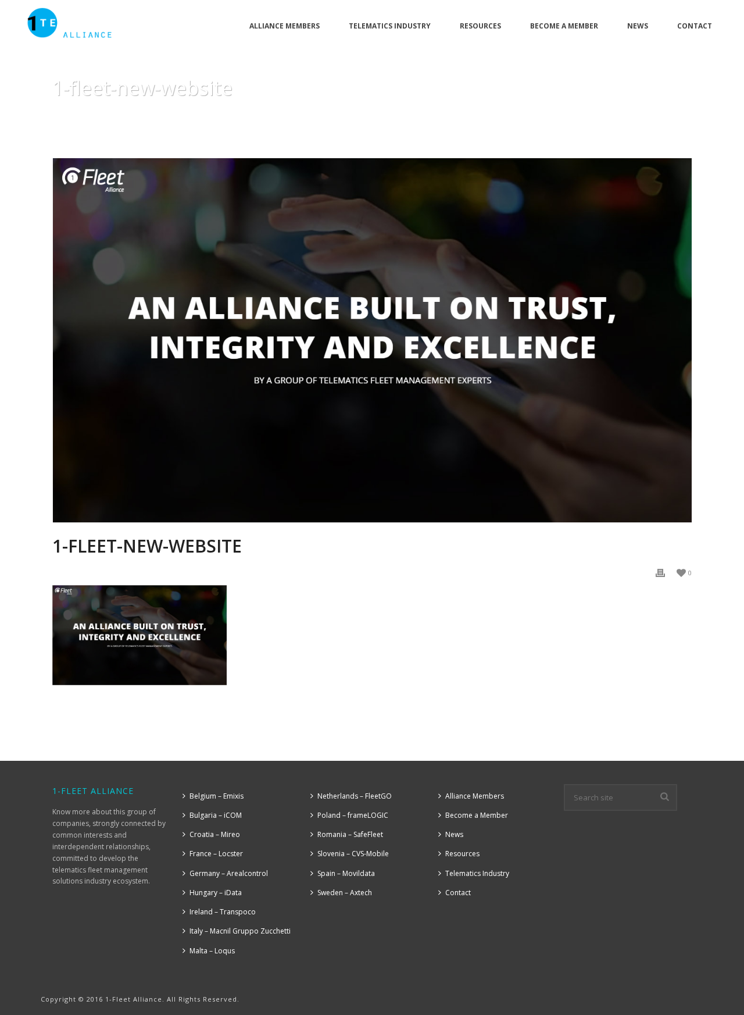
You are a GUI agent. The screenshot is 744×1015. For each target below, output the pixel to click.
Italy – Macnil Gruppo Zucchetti (240, 931)
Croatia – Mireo (214, 834)
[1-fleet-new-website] (372, 340)
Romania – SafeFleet (350, 834)
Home (79, 117)
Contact (694, 26)
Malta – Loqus (212, 951)
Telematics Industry (390, 26)
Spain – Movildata (346, 873)
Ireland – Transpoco (222, 912)
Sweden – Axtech (344, 893)
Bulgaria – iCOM (215, 815)
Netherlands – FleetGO (354, 796)
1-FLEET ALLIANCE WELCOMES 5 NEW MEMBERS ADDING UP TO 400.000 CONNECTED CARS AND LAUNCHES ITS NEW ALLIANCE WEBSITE (361, 117)
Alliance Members (284, 26)
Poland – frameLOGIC (352, 815)
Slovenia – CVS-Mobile (353, 854)
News (637, 26)
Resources (480, 26)
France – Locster (216, 854)
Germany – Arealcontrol (228, 873)
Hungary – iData (215, 893)
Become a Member (564, 26)
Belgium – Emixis (216, 796)
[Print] (660, 572)
